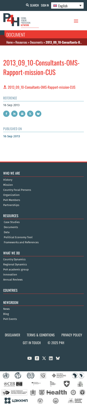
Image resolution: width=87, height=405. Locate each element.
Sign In (45, 5)
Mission (8, 184)
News (6, 308)
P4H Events (10, 319)
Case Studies (12, 222)
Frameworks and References (21, 242)
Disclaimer (12, 334)
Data (7, 232)
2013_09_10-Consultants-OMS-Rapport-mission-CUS (41, 87)
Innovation (10, 274)
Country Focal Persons (17, 189)
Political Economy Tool (18, 237)
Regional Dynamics (15, 264)
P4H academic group (16, 269)
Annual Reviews (13, 279)
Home (9, 42)
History (7, 179)
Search (34, 5)
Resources (21, 42)
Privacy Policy (71, 334)
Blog (6, 314)
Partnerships (11, 205)
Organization (11, 195)
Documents (36, 42)
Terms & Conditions (41, 334)
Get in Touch (32, 342)
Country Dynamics (14, 259)
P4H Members (11, 200)
